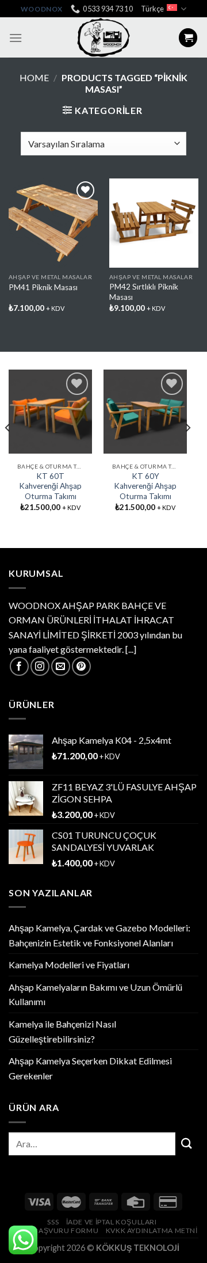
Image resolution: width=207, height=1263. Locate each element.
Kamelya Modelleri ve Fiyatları (69, 964)
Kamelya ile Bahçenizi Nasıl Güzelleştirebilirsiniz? (62, 1031)
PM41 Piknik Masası (43, 287)
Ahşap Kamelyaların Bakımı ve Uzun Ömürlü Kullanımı (95, 994)
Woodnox (42, 9)
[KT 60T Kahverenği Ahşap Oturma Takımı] (50, 411)
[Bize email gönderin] (60, 666)
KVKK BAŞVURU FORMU (55, 1230)
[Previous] (8, 450)
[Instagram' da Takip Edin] (39, 666)
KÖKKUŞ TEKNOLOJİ (137, 1248)
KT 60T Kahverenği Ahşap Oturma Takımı (50, 486)
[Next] (187, 450)
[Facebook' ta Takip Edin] (19, 666)
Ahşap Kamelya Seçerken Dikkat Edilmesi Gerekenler (90, 1068)
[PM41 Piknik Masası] (53, 223)
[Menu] (15, 38)
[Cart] (188, 37)
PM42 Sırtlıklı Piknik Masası (143, 292)
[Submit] (186, 1143)
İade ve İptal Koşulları (111, 1222)
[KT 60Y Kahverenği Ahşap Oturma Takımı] (145, 411)
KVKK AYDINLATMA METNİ (152, 1230)
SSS (53, 1222)
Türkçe (152, 8)
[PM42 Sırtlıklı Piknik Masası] (153, 223)
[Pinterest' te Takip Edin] (81, 666)
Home (34, 77)
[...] (130, 649)
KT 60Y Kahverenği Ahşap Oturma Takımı (145, 486)
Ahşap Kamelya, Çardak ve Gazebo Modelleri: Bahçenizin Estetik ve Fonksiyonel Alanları (99, 935)
